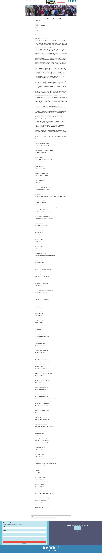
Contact (44, 546)
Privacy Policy (57, 546)
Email (4, 526)
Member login (53, 546)
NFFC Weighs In (47, 22)
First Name (4, 530)
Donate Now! (77, 528)
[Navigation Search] (66, 4)
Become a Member (48, 546)
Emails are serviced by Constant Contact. (26, 539)
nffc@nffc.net (59, 551)
